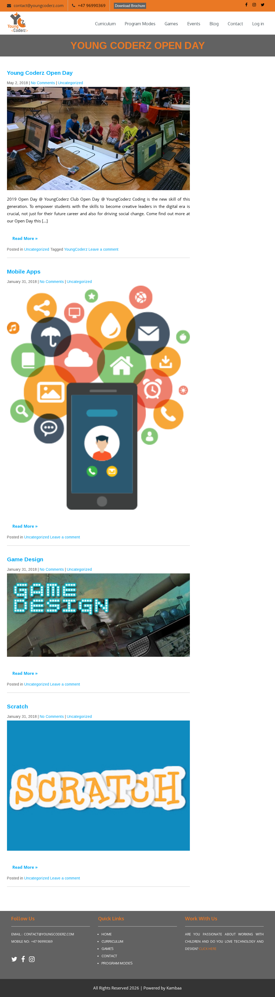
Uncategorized (70, 83)
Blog (214, 23)
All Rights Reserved (111, 988)
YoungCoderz (76, 249)
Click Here (207, 948)
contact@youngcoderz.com (39, 5)
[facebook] (25, 961)
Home (107, 934)
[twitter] (16, 961)
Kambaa (174, 988)
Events (193, 23)
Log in (258, 23)
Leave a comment (103, 249)
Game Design (25, 559)
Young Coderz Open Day (40, 73)
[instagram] (32, 961)
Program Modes (140, 23)
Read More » (25, 238)
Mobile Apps (24, 271)
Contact (235, 23)
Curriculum (105, 23)
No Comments (43, 83)
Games (171, 23)
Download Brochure (130, 6)
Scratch (17, 706)
